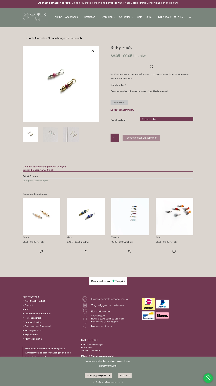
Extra (149, 16)
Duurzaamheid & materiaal (38, 326)
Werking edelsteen (34, 330)
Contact (29, 305)
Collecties (124, 16)
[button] (93, 51)
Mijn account (165, 16)
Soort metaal (118, 120)
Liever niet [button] (125, 375)
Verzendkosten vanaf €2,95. (38, 169)
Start (30, 38)
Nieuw (58, 16)
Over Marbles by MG (35, 301)
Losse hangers (58, 38)
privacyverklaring (108, 365)
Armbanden (71, 16)
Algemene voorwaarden (102, 356)
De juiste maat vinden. (122, 109)
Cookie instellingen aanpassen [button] (108, 382)
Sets (139, 16)
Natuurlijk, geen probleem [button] (98, 375)
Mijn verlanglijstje (33, 338)
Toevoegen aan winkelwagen (141, 137)
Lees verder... (119, 102)
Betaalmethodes (33, 322)
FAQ (27, 309)
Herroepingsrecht (33, 317)
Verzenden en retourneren (38, 313)
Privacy (84, 356)
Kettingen (89, 16)
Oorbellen (107, 16)
